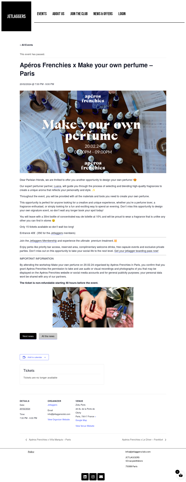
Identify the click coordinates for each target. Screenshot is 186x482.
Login (122, 13)
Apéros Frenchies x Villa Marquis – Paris (49, 439)
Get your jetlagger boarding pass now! (136, 251)
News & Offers (103, 13)
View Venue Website (85, 425)
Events (42, 13)
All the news (48, 336)
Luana (57, 186)
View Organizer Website (59, 419)
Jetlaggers (57, 233)
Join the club (79, 13)
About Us (58, 13)
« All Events (26, 44)
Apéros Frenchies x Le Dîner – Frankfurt (142, 439)
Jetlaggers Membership (43, 240)
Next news (28, 336)
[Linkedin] (85, 476)
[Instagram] (93, 476)
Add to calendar (35, 357)
